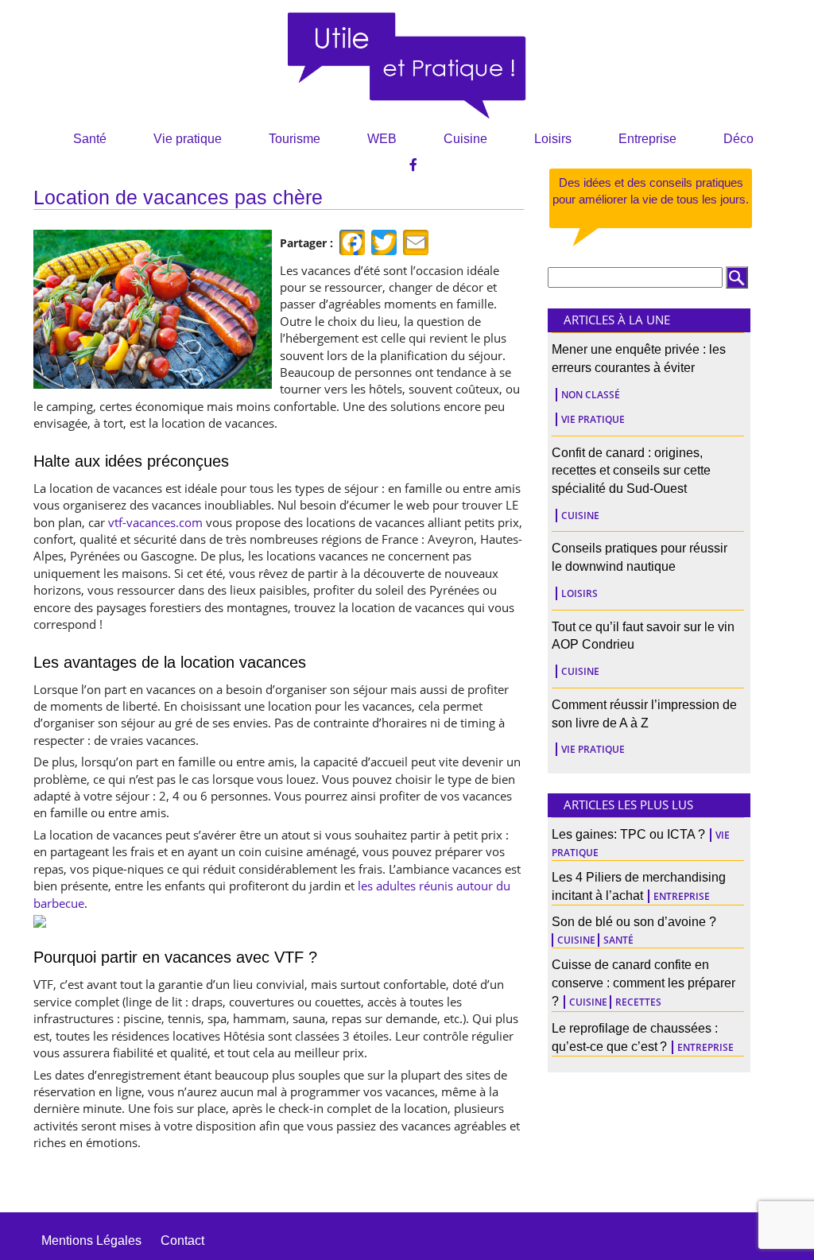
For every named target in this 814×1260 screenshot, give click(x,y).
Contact (182, 1240)
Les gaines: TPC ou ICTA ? (628, 834)
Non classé (590, 394)
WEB (382, 138)
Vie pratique (187, 138)
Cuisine (465, 138)
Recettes (638, 1002)
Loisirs (553, 138)
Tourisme (294, 138)
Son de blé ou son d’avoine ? (634, 922)
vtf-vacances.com (155, 522)
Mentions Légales (91, 1240)
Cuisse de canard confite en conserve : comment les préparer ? (643, 983)
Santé (90, 138)
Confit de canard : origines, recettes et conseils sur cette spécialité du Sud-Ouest (631, 471)
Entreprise (647, 138)
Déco (738, 138)
